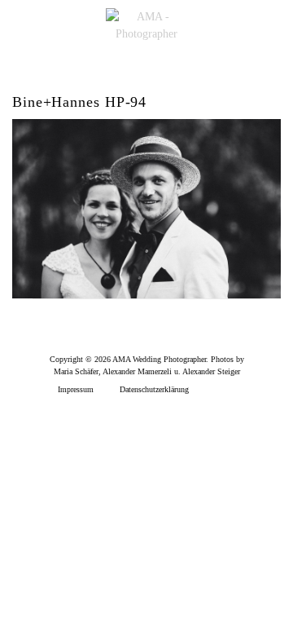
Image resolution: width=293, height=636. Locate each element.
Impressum (76, 389)
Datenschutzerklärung (154, 389)
